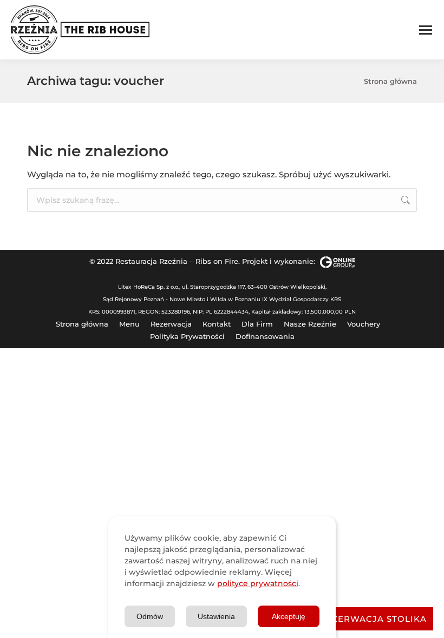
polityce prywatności (257, 583)
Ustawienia (216, 616)
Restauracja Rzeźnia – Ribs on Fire (176, 261)
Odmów (149, 616)
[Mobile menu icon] (425, 30)
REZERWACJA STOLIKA (373, 619)
